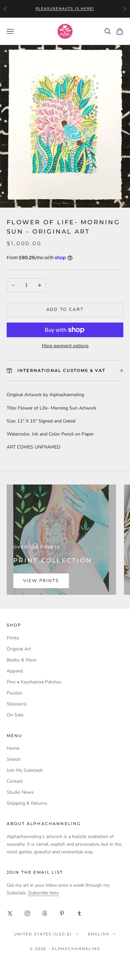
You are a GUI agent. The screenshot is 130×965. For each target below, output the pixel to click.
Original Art (19, 649)
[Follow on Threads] (44, 913)
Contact (15, 781)
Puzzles (14, 693)
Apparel (15, 671)
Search (14, 759)
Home (13, 748)
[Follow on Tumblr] (79, 913)
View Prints (41, 581)
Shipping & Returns (27, 803)
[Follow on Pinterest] (62, 913)
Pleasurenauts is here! (65, 8)
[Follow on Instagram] (27, 913)
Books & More (21, 660)
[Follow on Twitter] (10, 913)
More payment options (65, 346)
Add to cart (65, 310)
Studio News (20, 792)
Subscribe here (43, 893)
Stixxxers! (17, 704)
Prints (13, 638)
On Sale (15, 715)
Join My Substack (25, 770)
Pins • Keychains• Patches (34, 682)
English (98, 934)
